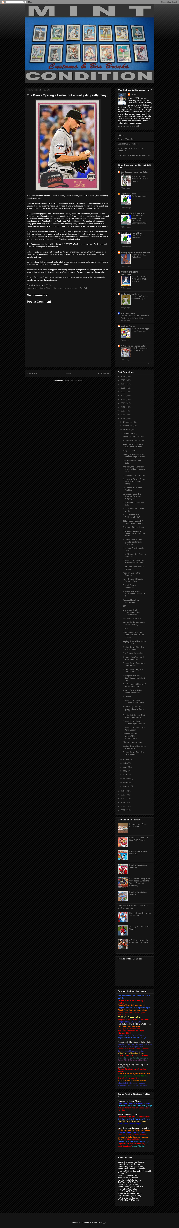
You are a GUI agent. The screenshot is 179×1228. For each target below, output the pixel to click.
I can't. (126, 628)
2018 (123, 407)
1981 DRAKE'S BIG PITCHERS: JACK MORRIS (139, 279)
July (125, 763)
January (127, 786)
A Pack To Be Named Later (133, 346)
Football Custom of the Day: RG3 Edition (139, 839)
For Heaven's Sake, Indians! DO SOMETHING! (131, 735)
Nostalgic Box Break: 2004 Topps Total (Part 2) (134, 593)
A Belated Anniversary (132, 742)
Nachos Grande (128, 326)
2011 (123, 802)
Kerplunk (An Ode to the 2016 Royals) (140, 914)
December (128, 422)
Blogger (103, 1222)
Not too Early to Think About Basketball (132, 691)
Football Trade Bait (126, 139)
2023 (123, 388)
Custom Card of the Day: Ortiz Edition (134, 753)
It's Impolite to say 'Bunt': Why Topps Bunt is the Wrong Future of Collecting (140, 882)
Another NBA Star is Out (133, 440)
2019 (123, 403)
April (125, 775)
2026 (123, 376)
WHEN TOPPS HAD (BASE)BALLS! (129, 273)
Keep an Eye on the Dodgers (131, 574)
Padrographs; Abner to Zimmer (135, 252)
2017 (123, 411)
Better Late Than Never (133, 437)
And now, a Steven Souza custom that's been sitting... (134, 481)
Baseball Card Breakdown (133, 213)
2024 (123, 384)
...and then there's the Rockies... (132, 489)
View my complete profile (129, 126)
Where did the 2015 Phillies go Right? (131, 516)
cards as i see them (130, 294)
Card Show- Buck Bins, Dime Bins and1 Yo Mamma (133, 906)
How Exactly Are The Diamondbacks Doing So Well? (133, 708)
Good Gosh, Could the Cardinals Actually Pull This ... (133, 634)
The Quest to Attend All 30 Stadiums (134, 155)
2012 (123, 798)
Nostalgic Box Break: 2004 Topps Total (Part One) (134, 677)
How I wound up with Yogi (134, 475)
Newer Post (32, 373)
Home (68, 373)
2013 (123, 795)
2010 (123, 806)
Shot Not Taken (128, 313)
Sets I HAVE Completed (128, 144)
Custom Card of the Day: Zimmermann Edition (134, 561)
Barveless (127, 696)
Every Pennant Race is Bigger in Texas (133, 580)
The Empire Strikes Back (133, 653)
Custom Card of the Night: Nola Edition (134, 747)
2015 (123, 418)
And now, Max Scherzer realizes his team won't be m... (134, 469)
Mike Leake (57, 288)
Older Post (103, 373)
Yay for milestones (139, 196)
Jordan (133, 94)
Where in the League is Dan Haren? (133, 670)
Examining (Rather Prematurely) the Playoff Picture (131, 612)
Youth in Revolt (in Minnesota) (131, 601)
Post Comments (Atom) (73, 381)
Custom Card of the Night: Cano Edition (134, 664)
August (126, 759)
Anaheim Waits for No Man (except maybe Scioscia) (132, 541)
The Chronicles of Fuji (131, 233)
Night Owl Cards (128, 194)
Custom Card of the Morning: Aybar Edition (134, 722)
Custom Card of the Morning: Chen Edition (133, 701)
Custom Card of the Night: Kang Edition (134, 728)
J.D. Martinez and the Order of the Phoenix (138, 941)
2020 (123, 399)
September (128, 433)
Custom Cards (39, 288)
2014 (123, 791)
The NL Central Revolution (129, 586)
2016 (123, 415)
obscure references (70, 288)
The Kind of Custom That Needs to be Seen (134, 716)
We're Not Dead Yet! (132, 618)
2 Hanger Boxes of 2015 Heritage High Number (134, 455)
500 (124, 606)
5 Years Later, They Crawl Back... (138, 825)
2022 (123, 392)
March (126, 778)
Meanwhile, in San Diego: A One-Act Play (134, 623)
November (128, 426)
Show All (149, 363)
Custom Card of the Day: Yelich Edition (134, 648)
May (125, 771)
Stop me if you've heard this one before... (133, 658)
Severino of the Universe (133, 527)
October (127, 429)
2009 (123, 810)
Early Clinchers (129, 450)
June (125, 767)
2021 (123, 395)
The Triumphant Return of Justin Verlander (134, 685)
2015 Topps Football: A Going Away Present (133, 522)
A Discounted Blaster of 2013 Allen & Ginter (133, 445)
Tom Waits (84, 288)
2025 (123, 380)
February (127, 782)
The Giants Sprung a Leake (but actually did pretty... (134, 533)
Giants (48, 288)
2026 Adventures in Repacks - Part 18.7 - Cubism (140, 178)
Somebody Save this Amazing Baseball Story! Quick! (132, 496)
